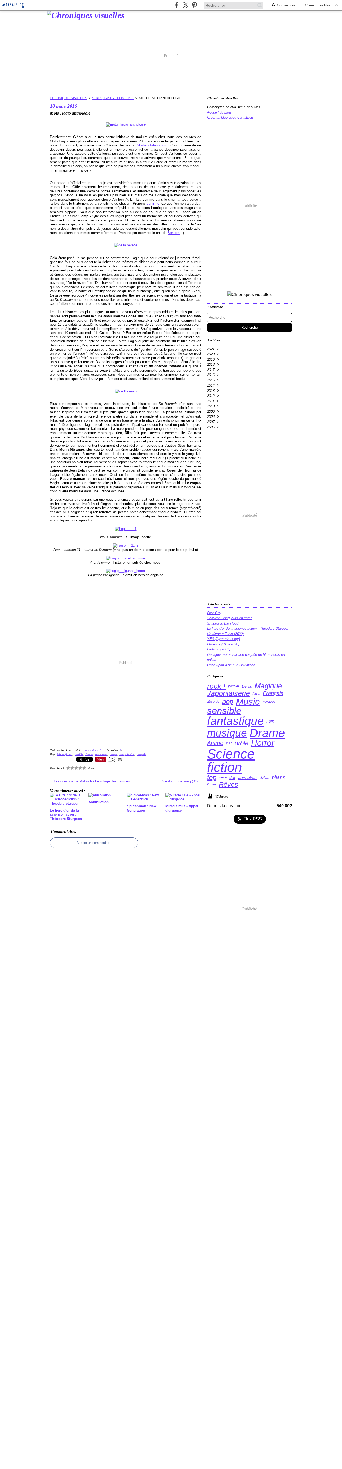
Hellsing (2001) (218, 649)
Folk (270, 721)
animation (247, 778)
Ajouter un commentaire (94, 843)
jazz (229, 743)
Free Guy (214, 613)
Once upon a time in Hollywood (231, 665)
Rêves (228, 784)
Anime (215, 743)
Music (248, 701)
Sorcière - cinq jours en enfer (229, 618)
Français (273, 693)
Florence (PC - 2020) (223, 644)
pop (227, 701)
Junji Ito (153, 203)
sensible (224, 710)
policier (233, 686)
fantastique (235, 721)
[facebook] (176, 5)
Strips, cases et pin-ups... (113, 98)
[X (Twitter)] (185, 5)
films (256, 693)
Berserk (174, 233)
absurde (213, 701)
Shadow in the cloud (222, 623)
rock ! (216, 686)
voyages (268, 701)
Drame (267, 733)
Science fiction (231, 760)
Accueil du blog (219, 112)
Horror (262, 743)
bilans (278, 777)
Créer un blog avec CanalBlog (230, 117)
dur (232, 777)
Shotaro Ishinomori (151, 145)
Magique (268, 686)
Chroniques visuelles (68, 98)
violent (264, 777)
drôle (241, 743)
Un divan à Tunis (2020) (225, 634)
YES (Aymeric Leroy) (223, 639)
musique (227, 733)
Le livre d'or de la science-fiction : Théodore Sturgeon (248, 628)
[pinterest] (194, 5)
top (211, 777)
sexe (223, 777)
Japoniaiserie (228, 693)
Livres (247, 686)
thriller (211, 784)
